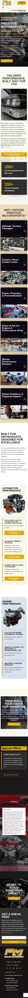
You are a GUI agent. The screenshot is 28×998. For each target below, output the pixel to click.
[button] (3, 7)
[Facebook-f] (7, 968)
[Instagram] (10, 968)
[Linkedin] (17, 968)
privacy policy (8, 932)
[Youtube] (13, 968)
